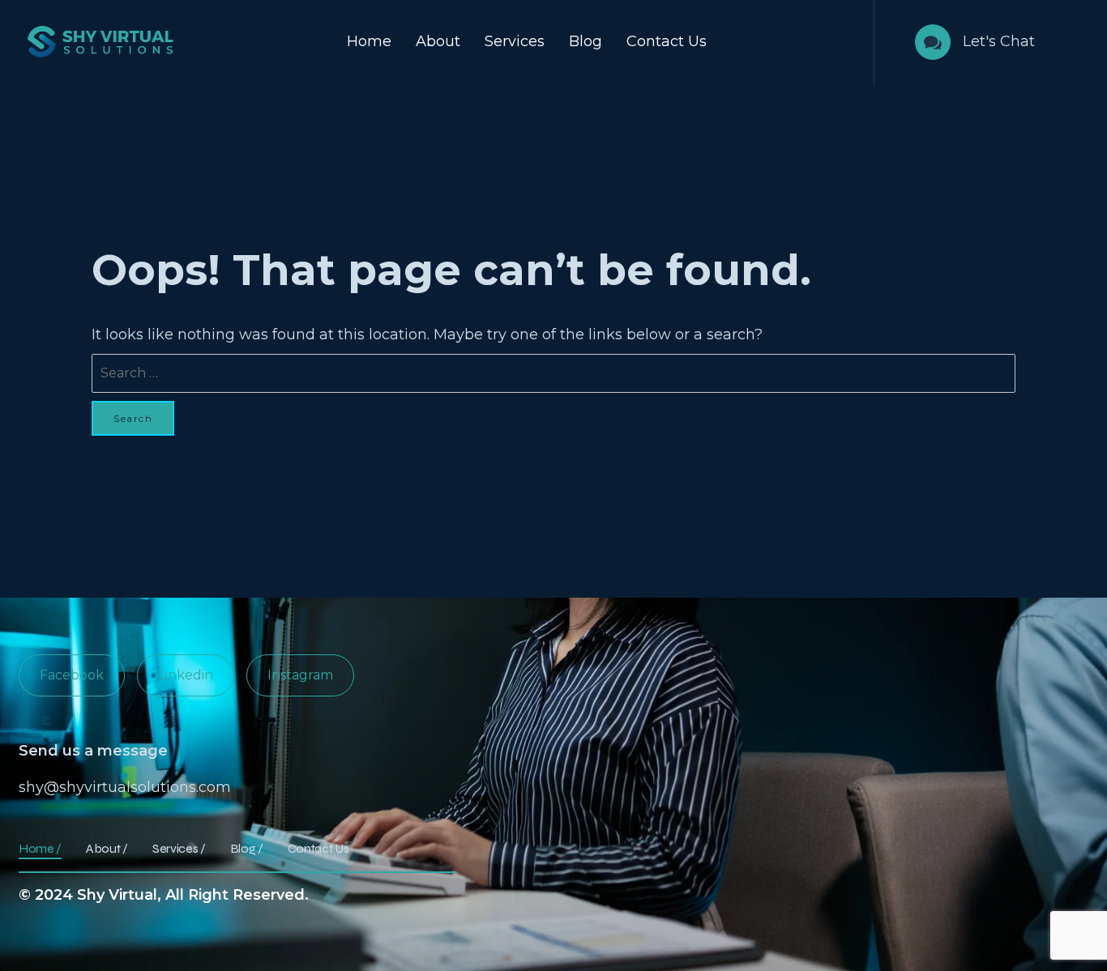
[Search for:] (553, 373)
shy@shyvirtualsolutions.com (125, 787)
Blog (585, 41)
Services (515, 41)
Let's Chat (999, 41)
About (438, 41)
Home (369, 41)
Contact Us (666, 41)
